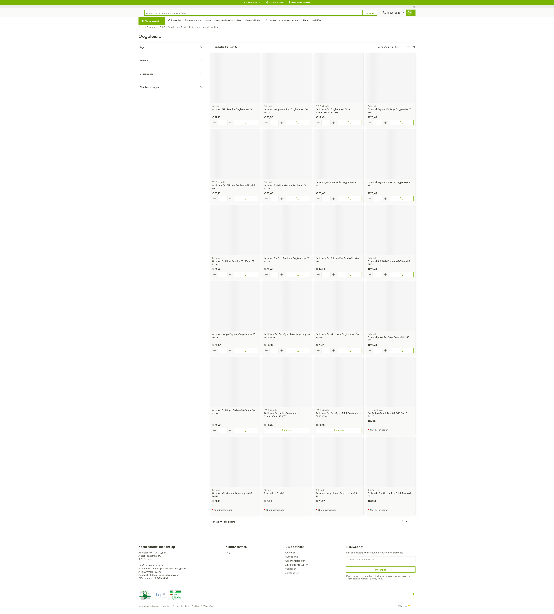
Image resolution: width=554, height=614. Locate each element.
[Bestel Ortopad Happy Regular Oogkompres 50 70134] (246, 350)
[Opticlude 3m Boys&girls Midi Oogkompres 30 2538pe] (339, 382)
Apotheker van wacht (296, 564)
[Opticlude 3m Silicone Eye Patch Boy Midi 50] (390, 462)
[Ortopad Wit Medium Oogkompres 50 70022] (235, 462)
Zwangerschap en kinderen (157, 57)
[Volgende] (413, 521)
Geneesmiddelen (157, 99)
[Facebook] (413, 595)
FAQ (228, 552)
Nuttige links (291, 556)
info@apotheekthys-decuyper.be (170, 568)
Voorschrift (290, 568)
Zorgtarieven (292, 572)
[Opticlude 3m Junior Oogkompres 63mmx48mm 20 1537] (287, 382)
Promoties (146, 27)
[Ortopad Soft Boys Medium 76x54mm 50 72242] (235, 382)
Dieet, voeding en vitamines (157, 47)
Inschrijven (381, 569)
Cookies (195, 606)
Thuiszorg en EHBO (157, 83)
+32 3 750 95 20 (156, 565)
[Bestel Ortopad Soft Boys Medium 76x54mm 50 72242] (246, 430)
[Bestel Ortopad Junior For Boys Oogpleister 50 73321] (402, 350)
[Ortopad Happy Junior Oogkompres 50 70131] (339, 462)
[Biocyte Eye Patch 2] (287, 462)
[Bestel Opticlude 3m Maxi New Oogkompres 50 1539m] (350, 350)
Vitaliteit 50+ (157, 66)
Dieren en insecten (157, 91)
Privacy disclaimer (181, 606)
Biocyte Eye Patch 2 (274, 493)
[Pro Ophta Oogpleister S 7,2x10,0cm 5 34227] (390, 382)
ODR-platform (207, 606)
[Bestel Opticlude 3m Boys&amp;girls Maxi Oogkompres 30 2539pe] (298, 350)
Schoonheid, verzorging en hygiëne (157, 37)
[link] (403, 521)
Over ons (290, 552)
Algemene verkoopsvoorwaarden (154, 606)
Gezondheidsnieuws (296, 560)
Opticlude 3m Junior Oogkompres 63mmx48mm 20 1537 (281, 414)
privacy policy (376, 578)
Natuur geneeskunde (157, 74)
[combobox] (253, 13)
